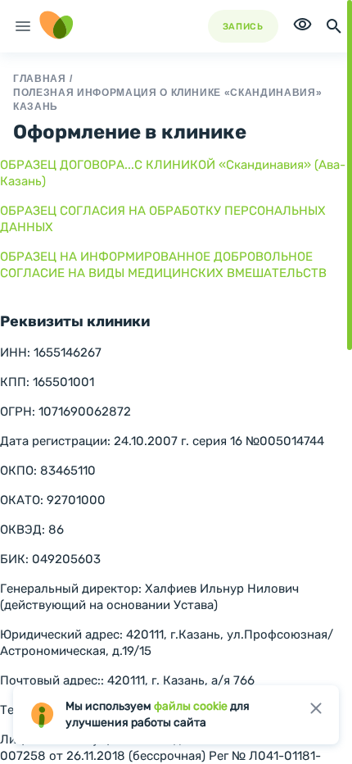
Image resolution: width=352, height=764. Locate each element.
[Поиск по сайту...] (334, 26)
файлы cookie (191, 706)
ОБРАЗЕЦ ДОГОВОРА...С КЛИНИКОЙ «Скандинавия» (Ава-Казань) (172, 173)
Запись (243, 26)
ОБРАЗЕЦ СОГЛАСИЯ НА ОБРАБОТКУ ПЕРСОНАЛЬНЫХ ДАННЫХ (163, 218)
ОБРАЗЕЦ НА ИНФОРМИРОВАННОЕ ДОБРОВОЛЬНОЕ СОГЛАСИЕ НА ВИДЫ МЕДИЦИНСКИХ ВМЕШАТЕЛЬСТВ (163, 264)
